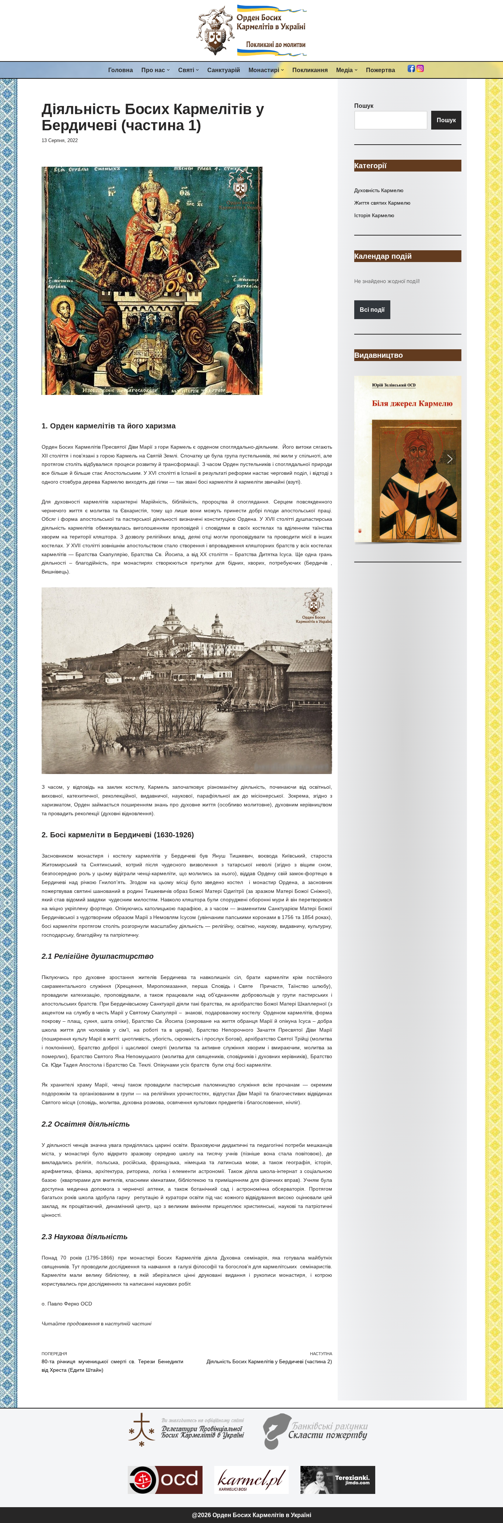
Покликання (310, 70)
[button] (168, 69)
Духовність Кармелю (379, 190)
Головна (120, 70)
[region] (407, 461)
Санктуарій (223, 70)
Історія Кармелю (374, 215)
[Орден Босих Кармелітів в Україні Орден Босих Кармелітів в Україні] (251, 30)
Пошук (446, 120)
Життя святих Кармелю (382, 203)
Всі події (372, 310)
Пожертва (380, 70)
